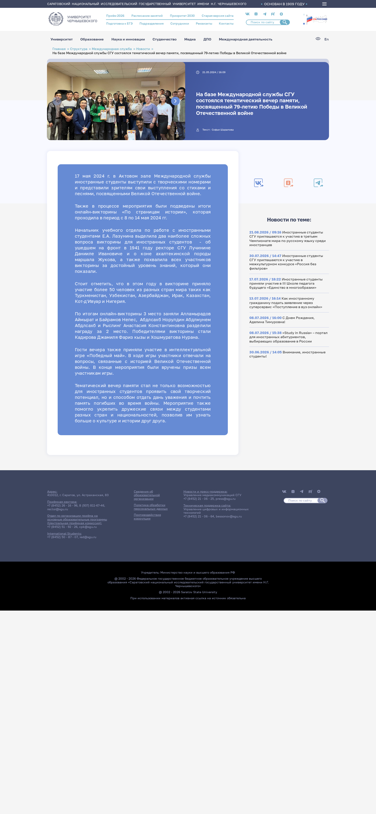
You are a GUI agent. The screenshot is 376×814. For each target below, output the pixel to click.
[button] (304, 14)
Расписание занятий (147, 15)
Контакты (226, 23)
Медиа (190, 39)
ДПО (207, 39)
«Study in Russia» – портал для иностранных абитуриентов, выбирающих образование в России (288, 337)
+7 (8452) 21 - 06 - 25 (198, 498)
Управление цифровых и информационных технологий (216, 511)
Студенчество (165, 39)
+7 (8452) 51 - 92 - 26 (62, 527)
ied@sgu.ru (88, 537)
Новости (143, 49)
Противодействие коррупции (147, 516)
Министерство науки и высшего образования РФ (197, 572)
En (326, 39)
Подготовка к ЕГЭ (119, 23)
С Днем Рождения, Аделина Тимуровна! (282, 320)
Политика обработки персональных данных (151, 506)
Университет (61, 39)
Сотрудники (179, 23)
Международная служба (112, 49)
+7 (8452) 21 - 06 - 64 (198, 516)
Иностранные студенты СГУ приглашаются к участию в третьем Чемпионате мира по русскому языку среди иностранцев (287, 238)
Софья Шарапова (223, 129)
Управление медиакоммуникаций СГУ (212, 495)
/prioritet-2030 (317, 19)
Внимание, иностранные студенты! (287, 354)
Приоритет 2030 (182, 15)
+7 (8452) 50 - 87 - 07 (62, 537)
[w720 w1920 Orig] (177, 131)
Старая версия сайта (217, 15)
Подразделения (151, 23)
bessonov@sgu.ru (229, 516)
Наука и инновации (128, 39)
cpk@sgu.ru (88, 527)
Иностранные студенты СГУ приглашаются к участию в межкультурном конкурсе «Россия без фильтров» (286, 261)
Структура (78, 49)
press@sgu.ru (225, 498)
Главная (59, 49)
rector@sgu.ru (57, 509)
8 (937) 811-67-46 (91, 505)
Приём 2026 (115, 15)
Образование (92, 39)
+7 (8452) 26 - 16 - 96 (62, 505)
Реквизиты (204, 23)
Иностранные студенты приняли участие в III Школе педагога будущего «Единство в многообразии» (286, 283)
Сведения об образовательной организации (147, 495)
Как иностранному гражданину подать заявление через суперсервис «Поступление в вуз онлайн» (285, 302)
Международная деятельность (245, 39)
